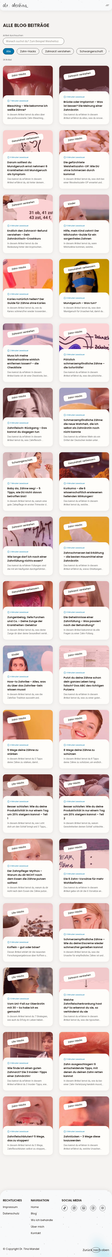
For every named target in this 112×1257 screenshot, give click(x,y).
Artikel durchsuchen (13, 35)
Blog (34, 1213)
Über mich (37, 1226)
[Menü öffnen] (107, 5)
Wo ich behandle (42, 1220)
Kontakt (36, 1233)
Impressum (10, 1207)
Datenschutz (11, 1213)
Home (35, 1207)
